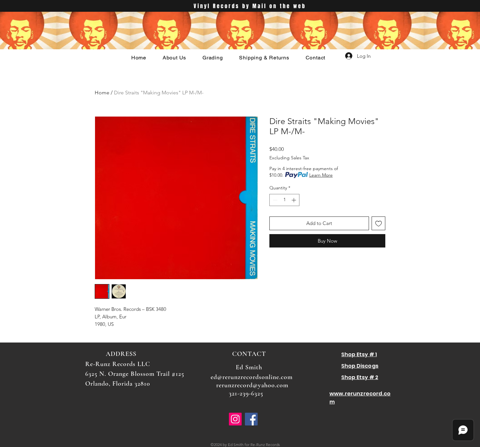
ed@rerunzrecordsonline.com (252, 377)
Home (102, 92)
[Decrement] (274, 200)
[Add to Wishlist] (379, 223)
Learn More (321, 175)
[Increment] (294, 200)
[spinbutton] (284, 200)
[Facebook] (251, 419)
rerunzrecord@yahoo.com (252, 385)
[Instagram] (235, 419)
